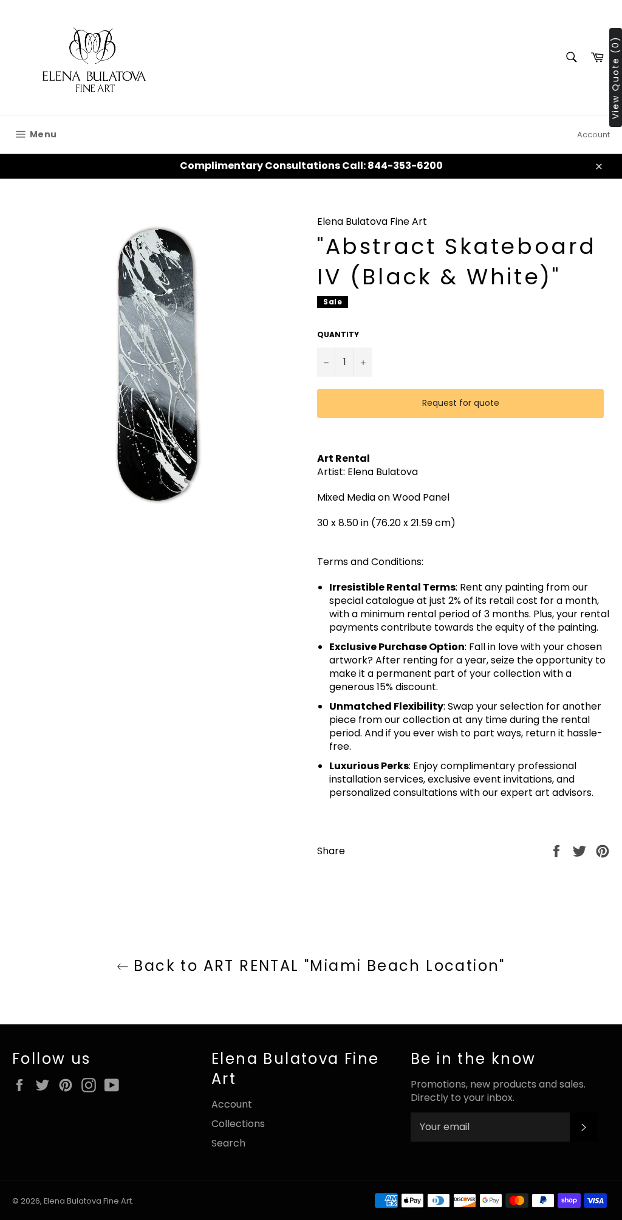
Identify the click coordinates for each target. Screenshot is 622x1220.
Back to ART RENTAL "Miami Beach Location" (317, 966)
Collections (238, 1124)
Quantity (338, 335)
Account (593, 134)
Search (228, 1143)
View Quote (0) (615, 77)
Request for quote (460, 403)
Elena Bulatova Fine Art (88, 1201)
